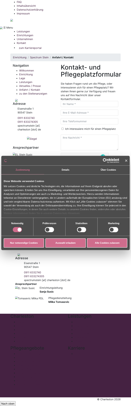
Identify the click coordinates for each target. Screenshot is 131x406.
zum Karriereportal (30, 48)
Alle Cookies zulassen (107, 243)
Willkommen (26, 70)
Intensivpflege (25, 376)
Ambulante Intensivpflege (32, 384)
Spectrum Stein (39, 57)
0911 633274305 (28, 121)
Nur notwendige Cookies (24, 243)
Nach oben (7, 403)
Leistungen (23, 31)
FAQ (19, 2)
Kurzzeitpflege (25, 357)
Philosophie (24, 321)
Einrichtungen (25, 35)
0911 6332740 (26, 118)
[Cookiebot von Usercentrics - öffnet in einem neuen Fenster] (105, 160)
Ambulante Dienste (85, 329)
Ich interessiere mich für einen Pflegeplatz (90, 128)
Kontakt (21, 43)
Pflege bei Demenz (28, 365)
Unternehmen (25, 39)
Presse (21, 325)
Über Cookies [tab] (108, 169)
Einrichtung (20, 57)
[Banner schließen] (126, 160)
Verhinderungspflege (29, 361)
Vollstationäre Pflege (29, 353)
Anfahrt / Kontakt (29, 89)
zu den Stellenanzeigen (33, 93)
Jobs (77, 353)
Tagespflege (81, 325)
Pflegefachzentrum (85, 341)
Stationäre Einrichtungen (89, 321)
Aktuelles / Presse (30, 85)
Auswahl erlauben (65, 243)
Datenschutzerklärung (30, 9)
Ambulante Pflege (27, 380)
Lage (22, 78)
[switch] (49, 229)
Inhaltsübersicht (26, 5)
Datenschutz (24, 337)
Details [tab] (65, 169)
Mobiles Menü (82, 337)
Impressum (23, 13)
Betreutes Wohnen (85, 333)
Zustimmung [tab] (23, 169)
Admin (20, 341)
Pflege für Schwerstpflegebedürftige (39, 372)
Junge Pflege (25, 369)
